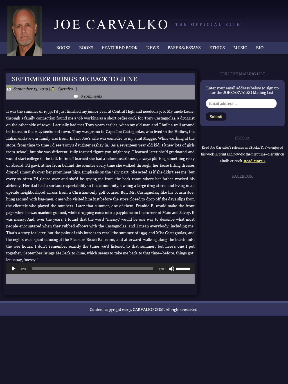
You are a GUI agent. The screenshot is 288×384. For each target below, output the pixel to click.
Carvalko (65, 89)
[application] (100, 268)
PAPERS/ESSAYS (184, 47)
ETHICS (217, 47)
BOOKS (63, 47)
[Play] (13, 269)
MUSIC (240, 47)
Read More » (255, 161)
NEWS (152, 47)
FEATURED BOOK (120, 47)
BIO (260, 47)
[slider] (184, 268)
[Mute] (171, 269)
